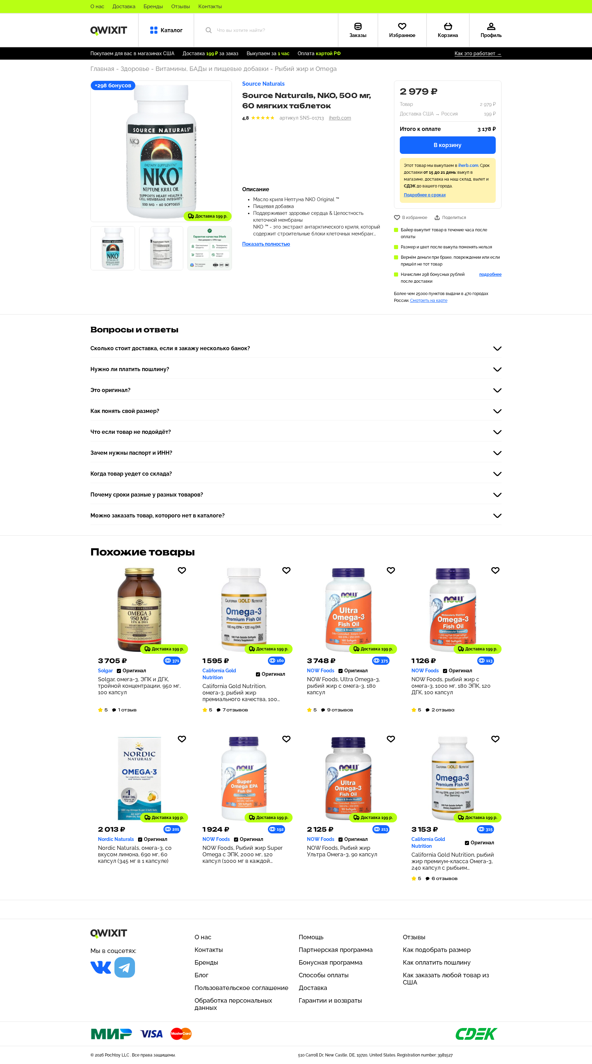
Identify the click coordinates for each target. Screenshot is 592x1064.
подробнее (490, 274)
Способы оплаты (324, 975)
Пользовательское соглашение (241, 987)
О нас (97, 6)
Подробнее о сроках (425, 195)
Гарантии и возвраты (330, 1000)
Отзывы (180, 6)
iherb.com (340, 118)
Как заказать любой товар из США (446, 978)
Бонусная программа (330, 962)
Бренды (153, 6)
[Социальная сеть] (100, 967)
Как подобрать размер (437, 949)
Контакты (210, 6)
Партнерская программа (336, 949)
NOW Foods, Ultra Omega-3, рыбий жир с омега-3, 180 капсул (343, 686)
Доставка (123, 6)
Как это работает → (478, 53)
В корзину (447, 145)
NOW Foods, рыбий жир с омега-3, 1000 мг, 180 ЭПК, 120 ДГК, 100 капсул (451, 686)
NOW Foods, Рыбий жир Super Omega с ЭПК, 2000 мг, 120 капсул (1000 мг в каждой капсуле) (242, 854)
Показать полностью (266, 244)
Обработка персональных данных (233, 1004)
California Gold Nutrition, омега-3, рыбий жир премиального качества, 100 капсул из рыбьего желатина (240, 692)
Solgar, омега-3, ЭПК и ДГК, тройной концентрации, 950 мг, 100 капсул (139, 686)
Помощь (311, 937)
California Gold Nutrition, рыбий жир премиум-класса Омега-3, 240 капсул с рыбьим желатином (452, 861)
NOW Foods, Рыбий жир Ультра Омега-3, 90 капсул (342, 851)
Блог (201, 975)
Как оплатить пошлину (437, 962)
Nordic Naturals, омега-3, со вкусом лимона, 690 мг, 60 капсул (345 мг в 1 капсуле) (135, 854)
